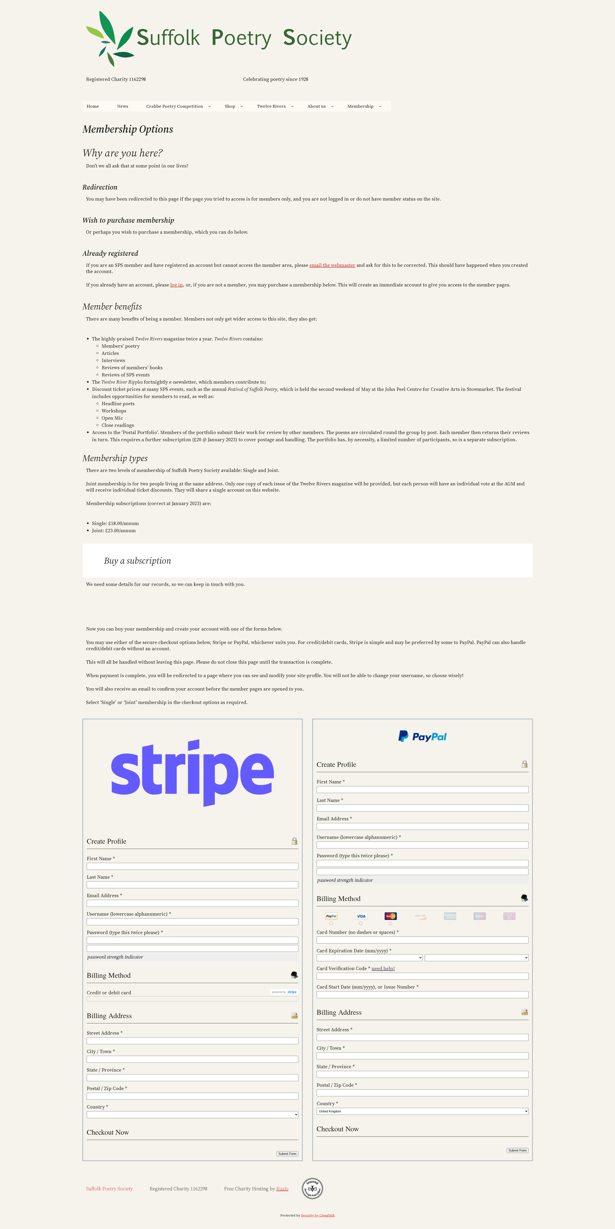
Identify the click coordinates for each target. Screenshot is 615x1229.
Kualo (282, 1188)
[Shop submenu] (241, 106)
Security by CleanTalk (318, 1215)
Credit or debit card (109, 992)
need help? (383, 968)
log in (176, 284)
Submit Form (287, 1154)
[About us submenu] (332, 106)
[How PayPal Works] (423, 740)
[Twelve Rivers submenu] (292, 106)
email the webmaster (332, 265)
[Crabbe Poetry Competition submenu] (209, 106)
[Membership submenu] (380, 106)
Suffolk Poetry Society (109, 1188)
